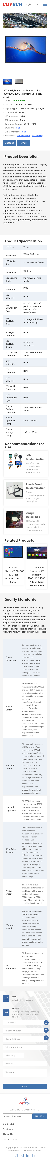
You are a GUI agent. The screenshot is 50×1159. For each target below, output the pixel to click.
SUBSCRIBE (39, 1116)
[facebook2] (16, 1155)
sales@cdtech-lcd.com (22, 1000)
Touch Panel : (11, 112)
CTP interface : (12, 120)
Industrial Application (12, 23)
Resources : (10, 135)
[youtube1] (34, 1155)
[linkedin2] (28, 1155)
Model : (8, 100)
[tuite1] (22, 1155)
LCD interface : (12, 116)
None (17, 127)
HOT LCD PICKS (31, 19)
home (5, 19)
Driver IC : (9, 127)
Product (16, 19)
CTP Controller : (12, 131)
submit (25, 1086)
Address (15, 1008)
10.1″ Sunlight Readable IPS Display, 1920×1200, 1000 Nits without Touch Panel (24, 27)
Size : (7, 104)
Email (24, 142)
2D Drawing (37, 135)
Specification (23, 135)
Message (9, 142)
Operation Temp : (13, 124)
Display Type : (11, 108)
